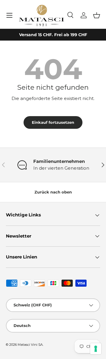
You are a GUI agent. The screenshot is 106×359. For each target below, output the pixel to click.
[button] (96, 15)
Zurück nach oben (53, 192)
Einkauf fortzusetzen (53, 122)
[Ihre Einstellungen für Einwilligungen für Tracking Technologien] (95, 348)
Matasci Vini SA (30, 345)
